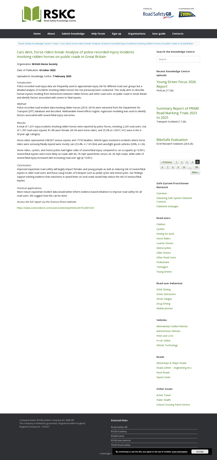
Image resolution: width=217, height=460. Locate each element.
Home (37, 33)
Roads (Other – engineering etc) (173, 367)
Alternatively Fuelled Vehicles (172, 326)
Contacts (177, 33)
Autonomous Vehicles (168, 331)
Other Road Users (166, 257)
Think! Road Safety (120, 444)
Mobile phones (164, 308)
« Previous (167, 162)
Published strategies (167, 206)
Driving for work (165, 233)
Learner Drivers (164, 243)
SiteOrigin (106, 453)
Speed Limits (163, 377)
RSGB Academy (119, 431)
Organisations (136, 33)
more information (180, 451)
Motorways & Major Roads (171, 363)
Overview (161, 193)
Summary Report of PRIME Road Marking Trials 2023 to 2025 (177, 113)
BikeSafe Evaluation (172, 139)
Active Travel (163, 395)
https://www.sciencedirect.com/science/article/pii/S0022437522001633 (55, 207)
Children (160, 224)
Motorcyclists (163, 248)
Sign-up (116, 33)
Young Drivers (164, 271)
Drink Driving (163, 289)
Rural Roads (163, 372)
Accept (199, 451)
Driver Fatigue (164, 298)
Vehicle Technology (167, 345)
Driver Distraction (166, 294)
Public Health (163, 399)
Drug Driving (163, 303)
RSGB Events (117, 435)
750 (196, 167)
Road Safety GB (119, 427)
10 (184, 167)
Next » (195, 172)
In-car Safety (163, 340)
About (51, 33)
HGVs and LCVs (164, 335)
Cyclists (160, 229)
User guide (158, 33)
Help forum (98, 33)
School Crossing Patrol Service (173, 404)
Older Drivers (163, 252)
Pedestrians (162, 262)
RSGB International (121, 440)
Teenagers (162, 266)
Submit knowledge (73, 33)
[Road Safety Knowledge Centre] (48, 15)
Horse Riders (163, 238)
